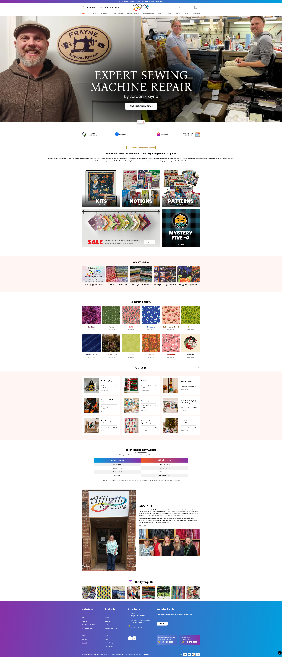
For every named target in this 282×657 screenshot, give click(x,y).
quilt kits (164, 158)
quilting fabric (158, 158)
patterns (170, 158)
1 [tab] (139, 121)
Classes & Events (117, 13)
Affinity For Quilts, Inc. (92, 654)
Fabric (84, 614)
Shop (93, 13)
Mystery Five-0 (132, 13)
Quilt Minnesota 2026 (88, 632)
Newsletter (196, 13)
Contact (168, 13)
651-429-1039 (90, 7)
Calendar (103, 13)
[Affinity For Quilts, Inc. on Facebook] (130, 638)
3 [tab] (143, 121)
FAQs (186, 13)
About (178, 13)
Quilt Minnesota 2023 (88, 628)
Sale (159, 13)
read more (143, 526)
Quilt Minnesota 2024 (88, 625)
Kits (83, 617)
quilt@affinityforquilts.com (111, 7)
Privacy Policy (109, 643)
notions (175, 158)
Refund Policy (109, 646)
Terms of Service (110, 650)
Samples (84, 639)
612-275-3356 (191, 642)
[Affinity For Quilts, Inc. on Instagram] (134, 638)
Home (84, 13)
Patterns (84, 621)
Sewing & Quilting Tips (111, 628)
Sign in (187, 7)
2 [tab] (141, 121)
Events (107, 617)
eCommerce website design (134, 654)
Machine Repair (148, 13)
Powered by (115, 654)
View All (197, 367)
